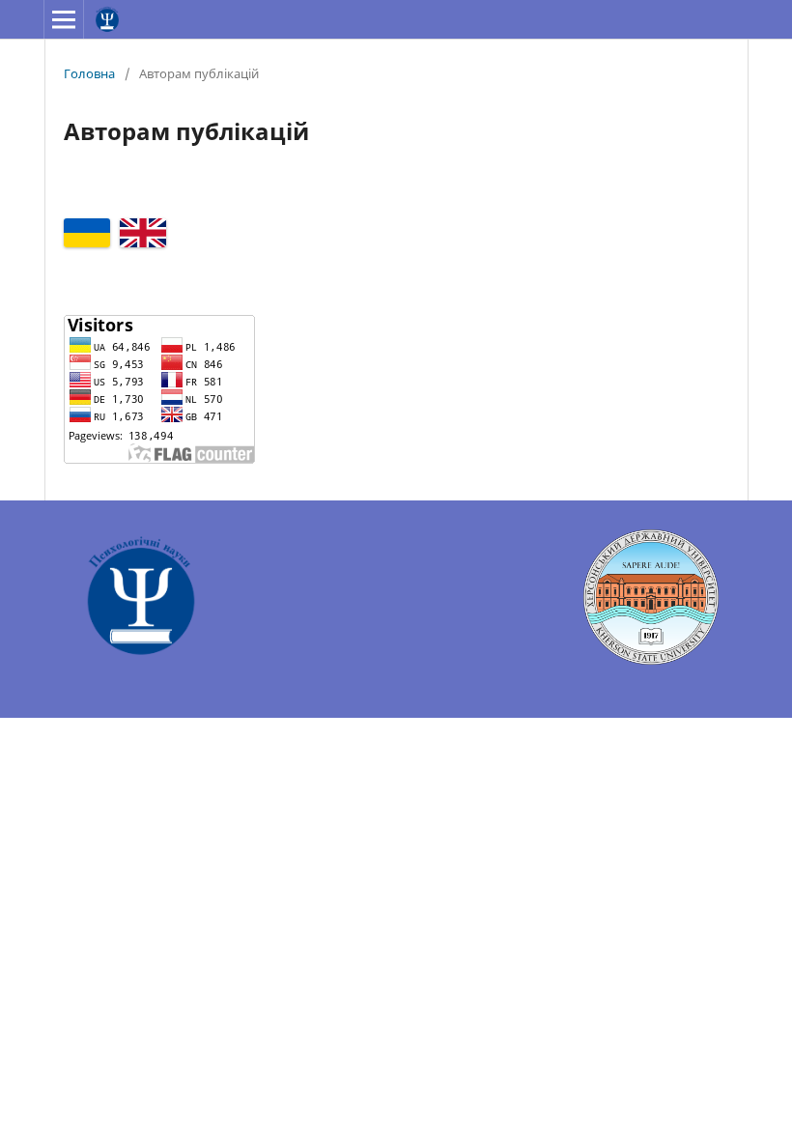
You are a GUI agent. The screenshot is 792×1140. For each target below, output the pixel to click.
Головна (89, 73)
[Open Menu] (63, 19)
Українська (87, 232)
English (143, 232)
